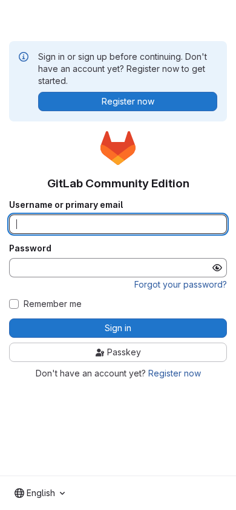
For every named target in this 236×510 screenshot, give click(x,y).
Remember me (53, 304)
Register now (174, 373)
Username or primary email (66, 205)
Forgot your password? (180, 284)
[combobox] (39, 493)
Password (30, 248)
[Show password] (217, 267)
